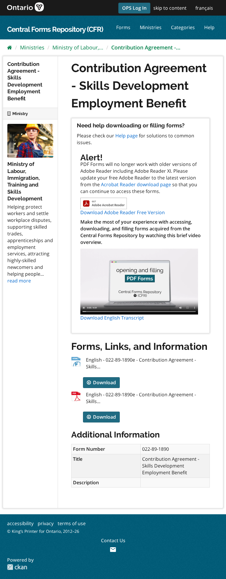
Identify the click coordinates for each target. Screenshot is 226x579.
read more (19, 280)
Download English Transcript (112, 318)
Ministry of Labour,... (77, 47)
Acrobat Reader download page (136, 184)
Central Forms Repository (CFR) (55, 29)
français (204, 8)
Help (209, 27)
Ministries (151, 27)
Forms (123, 27)
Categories (183, 27)
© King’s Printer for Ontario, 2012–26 (43, 531)
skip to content (170, 8)
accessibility (20, 523)
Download (104, 382)
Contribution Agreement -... (145, 47)
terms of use (72, 523)
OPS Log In (134, 8)
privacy (46, 523)
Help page (126, 135)
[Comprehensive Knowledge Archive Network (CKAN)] (17, 567)
